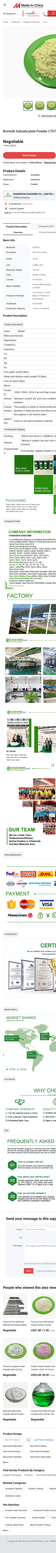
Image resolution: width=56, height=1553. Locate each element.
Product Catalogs (45, 1439)
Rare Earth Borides (11, 1451)
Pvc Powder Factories (15, 1517)
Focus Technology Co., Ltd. (38, 1541)
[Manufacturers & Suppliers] (28, 5)
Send (28, 1270)
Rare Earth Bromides (39, 1451)
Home (5, 22)
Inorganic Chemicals (31, 22)
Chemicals (15, 22)
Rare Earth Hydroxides (40, 1456)
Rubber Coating (36, 1488)
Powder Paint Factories (16, 1510)
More (5, 1530)
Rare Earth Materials (12, 1445)
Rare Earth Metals (38, 1445)
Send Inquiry (29, 155)
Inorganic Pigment (13, 1488)
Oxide (45, 22)
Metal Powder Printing (40, 1524)
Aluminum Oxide (12, 1495)
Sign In (7, 212)
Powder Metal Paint (14, 1524)
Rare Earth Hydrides (12, 1456)
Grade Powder (38, 1517)
